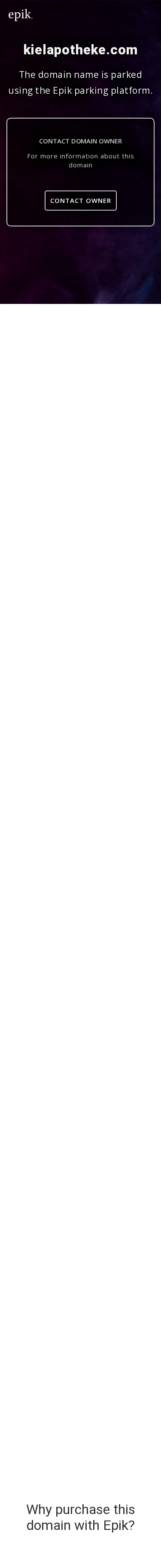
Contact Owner (80, 200)
